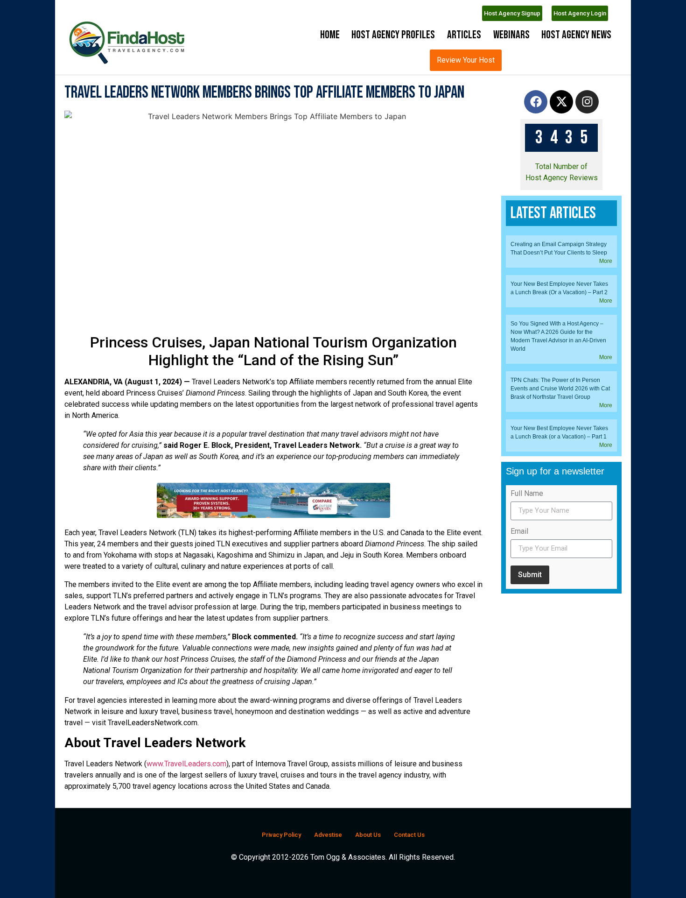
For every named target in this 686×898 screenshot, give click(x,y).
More (605, 554)
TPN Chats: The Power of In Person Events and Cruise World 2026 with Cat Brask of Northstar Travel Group (560, 681)
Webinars (511, 35)
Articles (464, 35)
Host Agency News (576, 35)
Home (330, 35)
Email (519, 824)
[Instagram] (587, 127)
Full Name (527, 787)
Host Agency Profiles (393, 35)
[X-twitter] (561, 127)
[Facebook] (535, 127)
